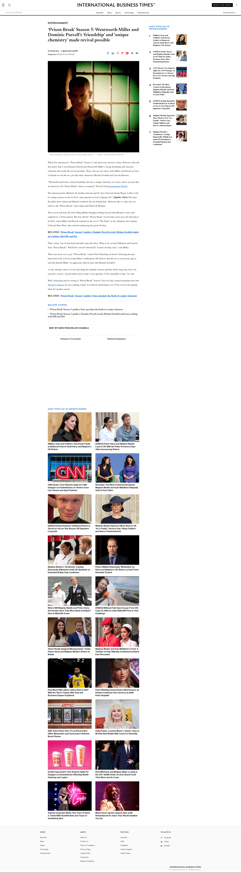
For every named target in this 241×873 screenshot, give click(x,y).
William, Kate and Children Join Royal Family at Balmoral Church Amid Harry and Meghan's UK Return (69, 446)
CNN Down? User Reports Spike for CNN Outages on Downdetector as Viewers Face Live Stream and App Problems (68, 487)
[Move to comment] (137, 53)
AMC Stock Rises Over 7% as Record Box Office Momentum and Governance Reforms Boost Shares (68, 733)
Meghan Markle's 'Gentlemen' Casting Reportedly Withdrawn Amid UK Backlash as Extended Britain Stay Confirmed (69, 570)
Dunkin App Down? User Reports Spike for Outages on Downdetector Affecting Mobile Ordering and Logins (68, 774)
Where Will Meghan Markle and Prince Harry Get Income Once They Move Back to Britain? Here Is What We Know (69, 611)
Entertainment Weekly (117, 186)
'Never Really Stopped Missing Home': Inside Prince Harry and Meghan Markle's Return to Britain (69, 652)
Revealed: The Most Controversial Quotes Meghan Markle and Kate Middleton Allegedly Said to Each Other (116, 487)
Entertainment (143, 13)
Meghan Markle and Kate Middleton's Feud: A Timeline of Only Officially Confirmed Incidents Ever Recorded (117, 652)
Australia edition (229, 13)
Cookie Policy (85, 853)
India (122, 841)
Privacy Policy (85, 849)
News (109, 13)
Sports (118, 13)
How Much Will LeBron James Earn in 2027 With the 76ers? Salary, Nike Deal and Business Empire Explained (68, 692)
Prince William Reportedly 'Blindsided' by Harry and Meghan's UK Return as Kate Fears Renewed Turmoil (117, 570)
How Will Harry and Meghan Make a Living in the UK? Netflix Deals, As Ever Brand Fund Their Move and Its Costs (116, 774)
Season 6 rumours (56, 284)
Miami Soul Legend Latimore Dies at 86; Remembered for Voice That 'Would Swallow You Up (116, 815)
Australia (123, 837)
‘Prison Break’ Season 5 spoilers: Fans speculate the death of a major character (98, 295)
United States (125, 853)
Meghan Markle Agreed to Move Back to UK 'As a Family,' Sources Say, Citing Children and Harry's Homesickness (116, 528)
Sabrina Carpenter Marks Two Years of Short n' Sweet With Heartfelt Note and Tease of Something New (69, 815)
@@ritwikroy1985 (70, 51)
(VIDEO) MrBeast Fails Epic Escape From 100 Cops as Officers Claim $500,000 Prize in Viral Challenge (116, 611)
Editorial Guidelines (116, 339)
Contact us (84, 841)
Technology (129, 13)
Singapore (124, 845)
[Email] (132, 53)
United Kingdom (126, 849)
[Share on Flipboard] (122, 53)
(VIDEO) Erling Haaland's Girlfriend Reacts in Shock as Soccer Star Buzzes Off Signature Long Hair (69, 528)
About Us (83, 837)
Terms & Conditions (87, 845)
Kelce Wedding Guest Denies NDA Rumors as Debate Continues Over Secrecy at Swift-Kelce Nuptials (117, 692)
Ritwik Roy (54, 51)
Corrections (84, 857)
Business (99, 13)
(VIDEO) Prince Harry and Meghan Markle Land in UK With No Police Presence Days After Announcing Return (115, 446)
